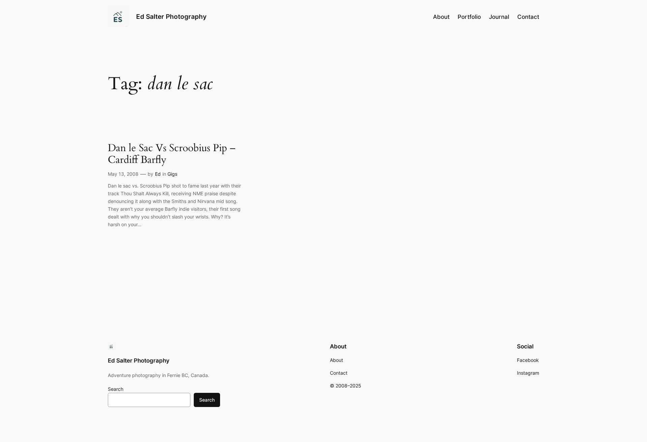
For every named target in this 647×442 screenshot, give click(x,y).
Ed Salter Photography (171, 16)
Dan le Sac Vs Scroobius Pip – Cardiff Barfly (172, 154)
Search (115, 389)
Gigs (172, 174)
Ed (158, 174)
